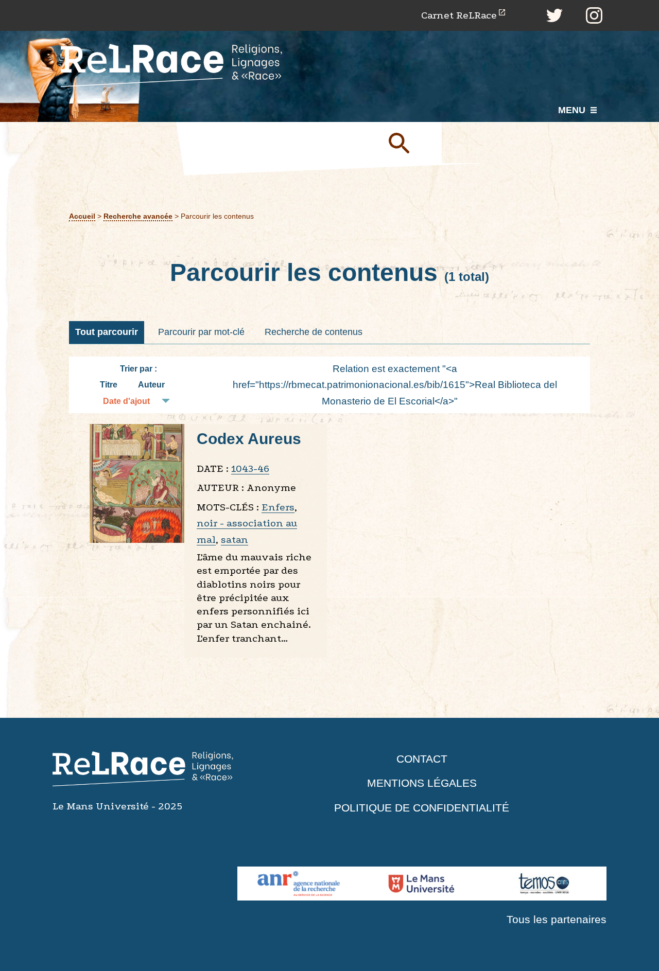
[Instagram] (594, 15)
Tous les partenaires (556, 919)
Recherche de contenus (313, 332)
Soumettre (411, 142)
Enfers (278, 507)
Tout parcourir (106, 332)
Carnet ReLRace (459, 15)
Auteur (151, 384)
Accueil (82, 216)
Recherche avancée (137, 216)
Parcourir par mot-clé (201, 332)
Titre (108, 384)
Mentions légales (422, 783)
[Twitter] (554, 15)
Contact (421, 759)
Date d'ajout (126, 401)
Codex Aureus (249, 438)
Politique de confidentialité (421, 808)
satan (234, 539)
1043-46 (250, 468)
